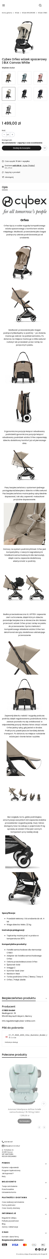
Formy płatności (8, 1205)
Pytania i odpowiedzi (10, 1167)
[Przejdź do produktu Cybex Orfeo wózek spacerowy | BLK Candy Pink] (40, 78)
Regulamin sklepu (9, 1218)
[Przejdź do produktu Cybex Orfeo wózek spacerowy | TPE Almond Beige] (8, 78)
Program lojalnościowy (11, 1170)
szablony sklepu (23, 1254)
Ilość (4, 130)
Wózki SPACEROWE (28, 13)
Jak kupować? (8, 1173)
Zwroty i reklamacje (10, 1227)
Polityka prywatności (10, 1221)
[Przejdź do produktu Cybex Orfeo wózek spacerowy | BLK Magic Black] (24, 94)
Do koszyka (24, 1121)
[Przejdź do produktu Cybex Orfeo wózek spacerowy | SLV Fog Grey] (8, 110)
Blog (3, 1224)
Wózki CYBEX (42, 13)
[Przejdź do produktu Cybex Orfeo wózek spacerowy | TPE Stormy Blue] (24, 78)
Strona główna (6, 13)
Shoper (43, 1254)
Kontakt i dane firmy (10, 1237)
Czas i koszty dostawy (11, 1208)
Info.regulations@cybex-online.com (18, 1021)
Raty (4, 1176)
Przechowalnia (8, 1189)
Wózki (17, 13)
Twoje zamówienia (9, 1186)
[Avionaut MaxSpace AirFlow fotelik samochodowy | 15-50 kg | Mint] (24, 1084)
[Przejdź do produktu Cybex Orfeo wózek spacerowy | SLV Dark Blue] (40, 94)
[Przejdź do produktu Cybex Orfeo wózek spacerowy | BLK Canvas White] (8, 94)
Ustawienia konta (9, 1192)
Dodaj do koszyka (21, 148)
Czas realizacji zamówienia (13, 1202)
